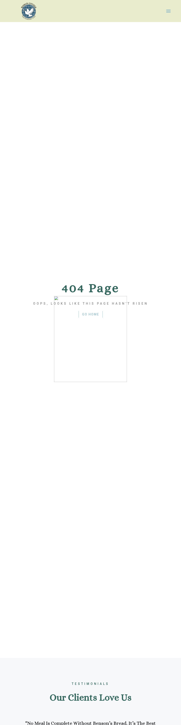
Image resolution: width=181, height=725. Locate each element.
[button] (168, 11)
